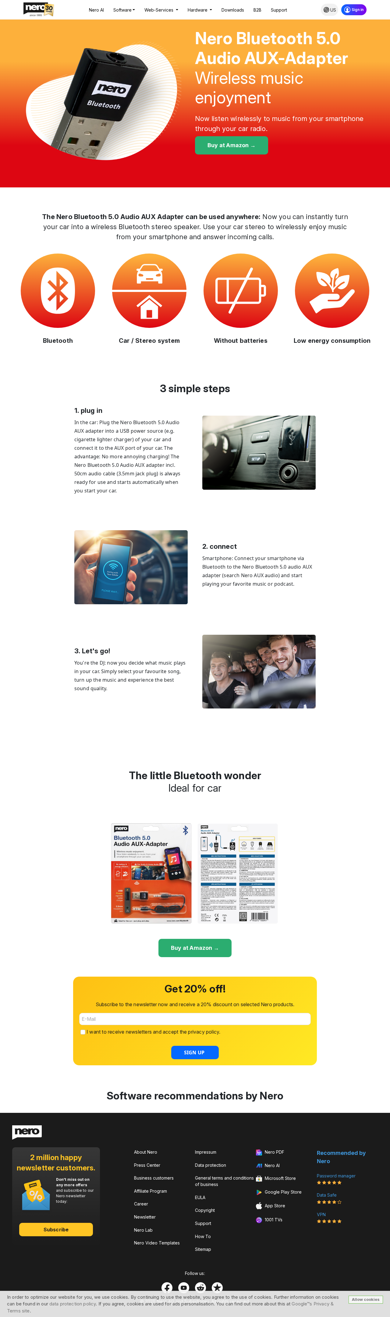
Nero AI (96, 9)
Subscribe (56, 1229)
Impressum (205, 1152)
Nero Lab (143, 1230)
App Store (274, 1205)
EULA (200, 1197)
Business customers (154, 1177)
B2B (257, 9)
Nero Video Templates (157, 1242)
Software (122, 9)
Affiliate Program (150, 1191)
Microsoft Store (280, 1178)
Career (141, 1203)
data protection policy (72, 1304)
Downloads (233, 9)
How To (203, 1236)
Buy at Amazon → (231, 145)
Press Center (147, 1165)
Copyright (205, 1210)
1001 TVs (273, 1219)
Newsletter (145, 1216)
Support (279, 9)
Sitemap (203, 1249)
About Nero (145, 1152)
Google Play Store (283, 1192)
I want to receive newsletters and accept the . (154, 1032)
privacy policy (203, 1032)
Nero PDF (274, 1152)
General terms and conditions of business (224, 1181)
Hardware (198, 9)
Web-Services (159, 9)
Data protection (210, 1165)
